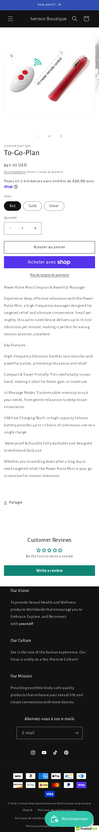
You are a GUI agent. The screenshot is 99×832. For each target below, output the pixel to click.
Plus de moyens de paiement (49, 274)
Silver (54, 206)
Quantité (10, 217)
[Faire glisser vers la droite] (61, 136)
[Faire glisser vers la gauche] (38, 136)
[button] (10, 19)
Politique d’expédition (41, 826)
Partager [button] (16, 502)
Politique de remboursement (57, 810)
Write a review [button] (49, 570)
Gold (32, 206)
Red (13, 206)
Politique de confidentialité (33, 818)
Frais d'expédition (14, 172)
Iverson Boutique (29, 803)
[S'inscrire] (76, 733)
